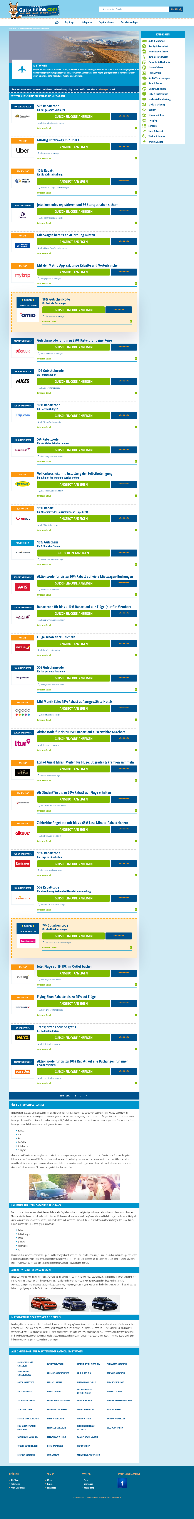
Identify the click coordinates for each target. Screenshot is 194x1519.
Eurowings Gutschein (57, 1409)
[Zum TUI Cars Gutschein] (23, 518)
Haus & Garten (155, 83)
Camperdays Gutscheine (50, 123)
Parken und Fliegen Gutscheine (53, 187)
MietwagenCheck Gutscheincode (84, 1391)
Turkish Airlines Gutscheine (51, 805)
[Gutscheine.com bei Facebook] (122, 1479)
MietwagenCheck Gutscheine (52, 248)
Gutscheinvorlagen (129, 22)
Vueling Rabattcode (116, 1418)
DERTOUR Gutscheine (50, 353)
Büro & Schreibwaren (158, 56)
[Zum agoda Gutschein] (23, 712)
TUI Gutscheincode (115, 1382)
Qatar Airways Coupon (87, 1436)
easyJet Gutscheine (49, 1078)
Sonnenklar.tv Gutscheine (51, 904)
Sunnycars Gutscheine (50, 490)
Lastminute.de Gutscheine (56, 942)
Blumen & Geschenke (158, 51)
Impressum (88, 1483)
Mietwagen (103, 89)
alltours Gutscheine (49, 835)
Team (86, 1480)
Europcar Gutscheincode (58, 1400)
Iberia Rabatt (53, 1455)
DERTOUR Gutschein (26, 1455)
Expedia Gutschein (55, 1418)
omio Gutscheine (53, 316)
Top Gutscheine (106, 22)
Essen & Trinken (156, 67)
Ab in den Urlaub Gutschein (25, 1364)
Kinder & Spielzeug (157, 88)
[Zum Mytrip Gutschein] (23, 275)
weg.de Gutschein (115, 1427)
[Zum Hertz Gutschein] (23, 1037)
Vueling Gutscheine (49, 979)
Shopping (153, 120)
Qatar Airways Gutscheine (51, 619)
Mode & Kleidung (157, 104)
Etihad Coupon (54, 1391)
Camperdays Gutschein (27, 1436)
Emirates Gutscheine (49, 870)
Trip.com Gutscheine (49, 422)
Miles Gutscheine (48, 387)
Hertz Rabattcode (55, 1445)
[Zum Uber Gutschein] (23, 150)
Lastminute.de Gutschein (88, 1364)
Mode (49, 1480)
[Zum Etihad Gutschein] (23, 772)
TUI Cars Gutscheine (49, 525)
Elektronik (51, 1487)
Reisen (49, 1483)
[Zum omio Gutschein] (28, 315)
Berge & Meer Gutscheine (51, 684)
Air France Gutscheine (50, 1009)
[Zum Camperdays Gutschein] (23, 116)
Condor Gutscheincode (27, 1445)
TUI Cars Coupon (114, 1391)
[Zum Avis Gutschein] (23, 587)
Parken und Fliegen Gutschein (86, 1427)
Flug (70, 89)
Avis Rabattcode (24, 1409)
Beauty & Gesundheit (158, 46)
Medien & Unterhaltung (160, 99)
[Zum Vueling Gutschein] (23, 977)
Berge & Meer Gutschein (28, 1418)
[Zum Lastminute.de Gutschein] (28, 941)
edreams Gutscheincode (58, 1373)
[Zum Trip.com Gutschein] (23, 415)
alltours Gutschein (26, 1400)
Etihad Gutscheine (49, 775)
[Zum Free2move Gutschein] (23, 215)
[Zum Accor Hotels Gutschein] (23, 552)
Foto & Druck (155, 72)
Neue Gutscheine (18, 1487)
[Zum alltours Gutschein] (23, 833)
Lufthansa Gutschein (86, 1382)
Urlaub (112, 89)
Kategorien (87, 22)
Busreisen (37, 89)
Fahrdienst (47, 89)
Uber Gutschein (114, 1409)
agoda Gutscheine (48, 714)
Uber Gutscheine (48, 153)
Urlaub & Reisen (156, 141)
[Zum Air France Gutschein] (23, 1007)
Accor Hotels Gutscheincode (24, 1373)
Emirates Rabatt (54, 1382)
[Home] (56, 22)
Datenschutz (89, 1487)
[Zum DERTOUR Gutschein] (23, 350)
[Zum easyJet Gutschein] (23, 1071)
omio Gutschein (84, 1418)
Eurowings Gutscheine (50, 456)
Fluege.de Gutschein (56, 1427)
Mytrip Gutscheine (49, 278)
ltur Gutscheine (48, 745)
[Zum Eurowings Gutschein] (23, 449)
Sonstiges (153, 125)
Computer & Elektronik (159, 62)
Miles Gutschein (84, 1400)
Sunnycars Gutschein (117, 1364)
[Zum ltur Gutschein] (23, 742)
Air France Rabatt (25, 1391)
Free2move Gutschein (57, 1436)
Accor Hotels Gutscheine (50, 559)
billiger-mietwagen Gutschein (26, 1427)
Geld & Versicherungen (159, 78)
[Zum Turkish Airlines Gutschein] (23, 803)
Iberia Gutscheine (48, 650)
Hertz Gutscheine (48, 1044)
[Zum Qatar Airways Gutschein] (23, 617)
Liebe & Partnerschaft (158, 94)
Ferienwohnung (60, 89)
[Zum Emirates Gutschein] (23, 863)
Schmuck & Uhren (157, 115)
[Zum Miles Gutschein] (23, 381)
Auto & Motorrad (157, 41)
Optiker (152, 110)
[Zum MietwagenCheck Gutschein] (23, 245)
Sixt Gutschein (83, 1445)
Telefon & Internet (157, 136)
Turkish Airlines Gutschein (119, 1400)
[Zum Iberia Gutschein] (23, 647)
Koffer (82, 89)
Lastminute (92, 89)
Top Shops (69, 22)
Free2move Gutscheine (50, 217)
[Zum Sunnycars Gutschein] (23, 484)
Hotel (76, 89)
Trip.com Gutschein (116, 1373)
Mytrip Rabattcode (85, 1409)
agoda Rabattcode (25, 1382)
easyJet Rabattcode (55, 1364)
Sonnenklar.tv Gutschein (88, 1455)
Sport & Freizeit (156, 131)
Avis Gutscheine (48, 589)
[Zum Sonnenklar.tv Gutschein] (23, 897)
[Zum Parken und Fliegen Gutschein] (23, 181)
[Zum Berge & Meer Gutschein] (23, 678)
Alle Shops (15, 1480)
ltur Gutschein (84, 1373)
